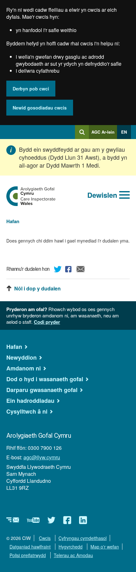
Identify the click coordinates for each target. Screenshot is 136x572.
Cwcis (45, 538)
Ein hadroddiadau (30, 400)
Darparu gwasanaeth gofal (41, 390)
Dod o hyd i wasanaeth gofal (44, 379)
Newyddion (21, 357)
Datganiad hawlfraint (30, 546)
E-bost (81, 270)
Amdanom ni (23, 368)
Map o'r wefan (104, 546)
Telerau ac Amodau (73, 555)
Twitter (58, 270)
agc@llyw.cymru (41, 457)
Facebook (69, 270)
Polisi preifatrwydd (27, 555)
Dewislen (102, 195)
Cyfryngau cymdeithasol (83, 538)
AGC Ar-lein (104, 134)
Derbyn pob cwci (31, 88)
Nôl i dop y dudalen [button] (37, 288)
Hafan (12, 221)
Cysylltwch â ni (26, 411)
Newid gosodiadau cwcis (40, 107)
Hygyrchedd (71, 546)
